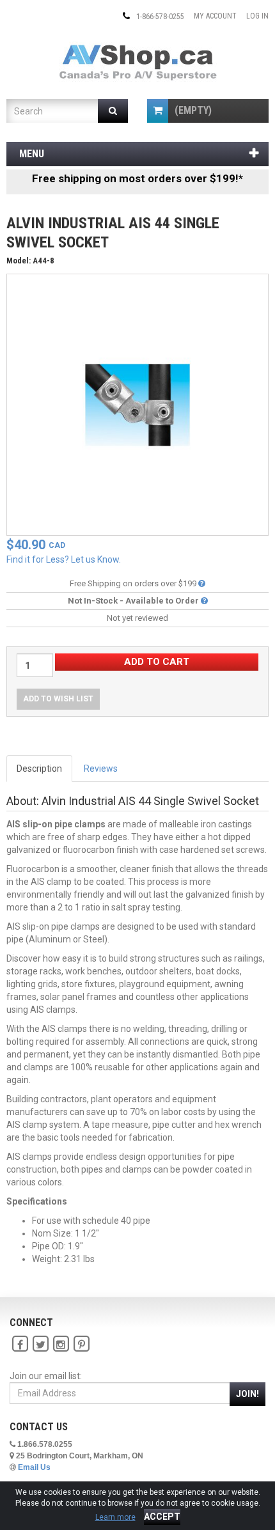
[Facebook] (20, 1343)
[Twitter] (40, 1343)
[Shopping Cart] (157, 111)
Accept (162, 1516)
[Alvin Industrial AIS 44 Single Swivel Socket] (137, 404)
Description (39, 768)
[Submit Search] (113, 111)
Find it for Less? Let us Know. (63, 559)
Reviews (101, 768)
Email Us (34, 1467)
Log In (257, 16)
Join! (247, 1394)
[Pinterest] (81, 1343)
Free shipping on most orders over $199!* (137, 178)
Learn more (115, 1517)
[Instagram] (61, 1343)
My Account (215, 16)
